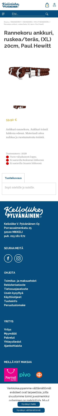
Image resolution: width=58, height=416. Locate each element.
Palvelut (9, 337)
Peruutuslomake (14, 305)
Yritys (7, 329)
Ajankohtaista (13, 345)
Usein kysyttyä (13, 293)
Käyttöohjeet (12, 297)
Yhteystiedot (12, 341)
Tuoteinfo (10, 301)
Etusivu (6, 22)
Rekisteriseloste (14, 284)
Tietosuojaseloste (16, 289)
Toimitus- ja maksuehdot (20, 280)
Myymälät (10, 333)
